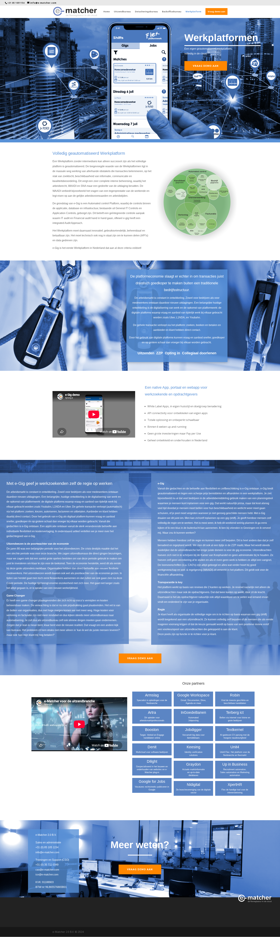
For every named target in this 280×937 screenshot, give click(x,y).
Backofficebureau (171, 11)
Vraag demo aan (216, 11)
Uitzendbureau (122, 11)
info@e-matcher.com (47, 852)
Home (106, 11)
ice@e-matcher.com (46, 874)
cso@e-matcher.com (47, 869)
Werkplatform (193, 11)
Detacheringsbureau (146, 11)
